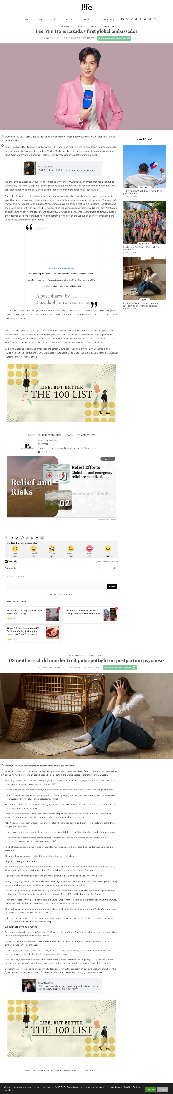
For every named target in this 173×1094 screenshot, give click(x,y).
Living (40, 19)
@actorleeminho (19, 154)
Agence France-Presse (52, 667)
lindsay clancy (88, 1070)
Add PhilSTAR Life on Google (112, 38)
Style (25, 19)
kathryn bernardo (48, 435)
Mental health (40, 1070)
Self (54, 19)
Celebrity (70, 19)
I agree (150, 1089)
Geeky (87, 19)
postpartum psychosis (99, 771)
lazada (68, 435)
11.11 (93, 435)
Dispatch (81, 26)
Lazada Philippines (79, 297)
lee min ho (82, 435)
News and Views (107, 19)
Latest (91, 656)
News (100, 656)
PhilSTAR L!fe (52, 38)
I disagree (162, 1089)
